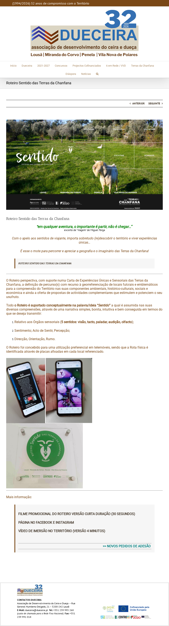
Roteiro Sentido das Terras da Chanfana (45, 263)
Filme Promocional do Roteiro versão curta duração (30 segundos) (77, 514)
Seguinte (154, 103)
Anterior (138, 103)
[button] (97, 73)
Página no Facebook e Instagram (46, 522)
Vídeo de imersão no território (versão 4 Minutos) (61, 531)
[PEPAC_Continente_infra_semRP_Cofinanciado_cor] (126, 604)
